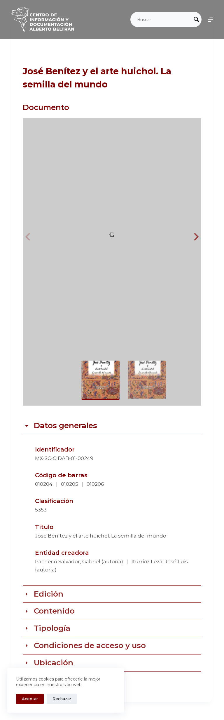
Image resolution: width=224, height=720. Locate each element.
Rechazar (61, 698)
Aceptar (30, 698)
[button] (195, 237)
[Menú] (210, 19)
